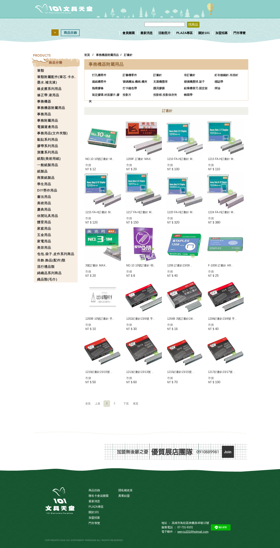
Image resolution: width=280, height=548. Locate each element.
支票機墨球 (160, 81)
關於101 (204, 33)
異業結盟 (124, 495)
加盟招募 (221, 33)
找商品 (193, 24)
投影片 (127, 94)
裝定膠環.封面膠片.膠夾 (104, 95)
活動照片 (164, 33)
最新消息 (146, 33)
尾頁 (135, 403)
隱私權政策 (125, 490)
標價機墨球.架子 (194, 81)
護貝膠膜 (159, 88)
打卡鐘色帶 (130, 88)
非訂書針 (189, 75)
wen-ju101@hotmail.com (192, 531)
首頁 (87, 55)
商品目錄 (70, 32)
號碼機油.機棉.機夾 (135, 81)
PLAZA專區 (184, 33)
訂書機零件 (130, 75)
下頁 (126, 403)
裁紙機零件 (99, 81)
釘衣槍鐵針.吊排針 (226, 75)
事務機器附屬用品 (107, 55)
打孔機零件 (99, 75)
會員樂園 (128, 33)
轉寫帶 (188, 94)
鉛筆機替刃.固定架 (196, 88)
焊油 (217, 88)
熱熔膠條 (97, 88)
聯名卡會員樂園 (98, 495)
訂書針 (128, 55)
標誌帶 (219, 81)
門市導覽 (239, 33)
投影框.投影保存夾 (165, 94)
